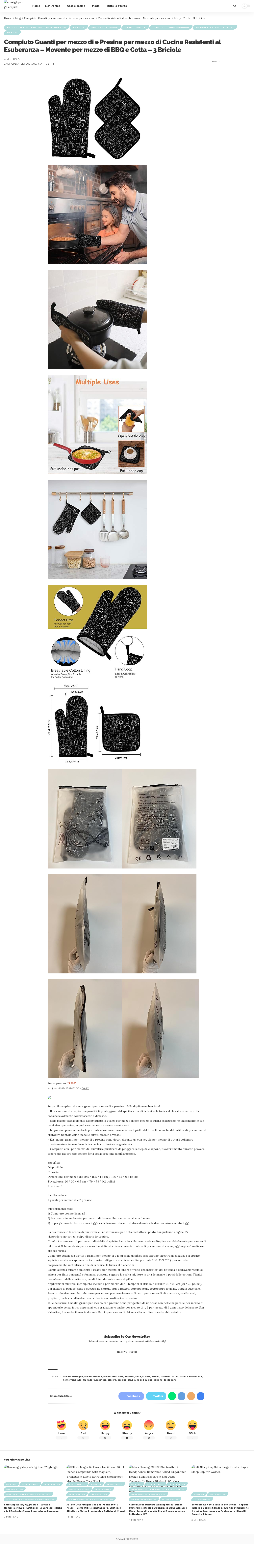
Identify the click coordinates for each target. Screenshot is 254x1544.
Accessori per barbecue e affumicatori (36, 27)
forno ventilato (72, 1380)
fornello (165, 1376)
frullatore (89, 1380)
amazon (129, 1376)
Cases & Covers (79, 1489)
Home (8, 18)
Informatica (14, 1489)
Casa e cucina (135, 27)
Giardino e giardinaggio (171, 27)
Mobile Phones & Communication (28, 1494)
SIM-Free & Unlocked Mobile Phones (30, 1499)
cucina (146, 1376)
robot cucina (144, 1380)
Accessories (77, 1484)
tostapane (170, 1380)
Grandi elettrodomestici (215, 27)
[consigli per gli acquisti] (15, 6)
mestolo (101, 1380)
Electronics (30, 1484)
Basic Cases (114, 1484)
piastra (112, 1380)
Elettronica (52, 1484)
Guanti (12, 33)
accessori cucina (113, 1376)
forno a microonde (191, 1376)
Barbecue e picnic (104, 27)
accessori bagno (73, 1376)
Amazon (79, 27)
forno (175, 1376)
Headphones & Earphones (148, 1494)
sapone (158, 1380)
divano (155, 1376)
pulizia (132, 1380)
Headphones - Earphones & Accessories (158, 1489)
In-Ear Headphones (144, 1499)
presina (121, 1380)
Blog (18, 18)
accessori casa (93, 1376)
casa (138, 1376)
